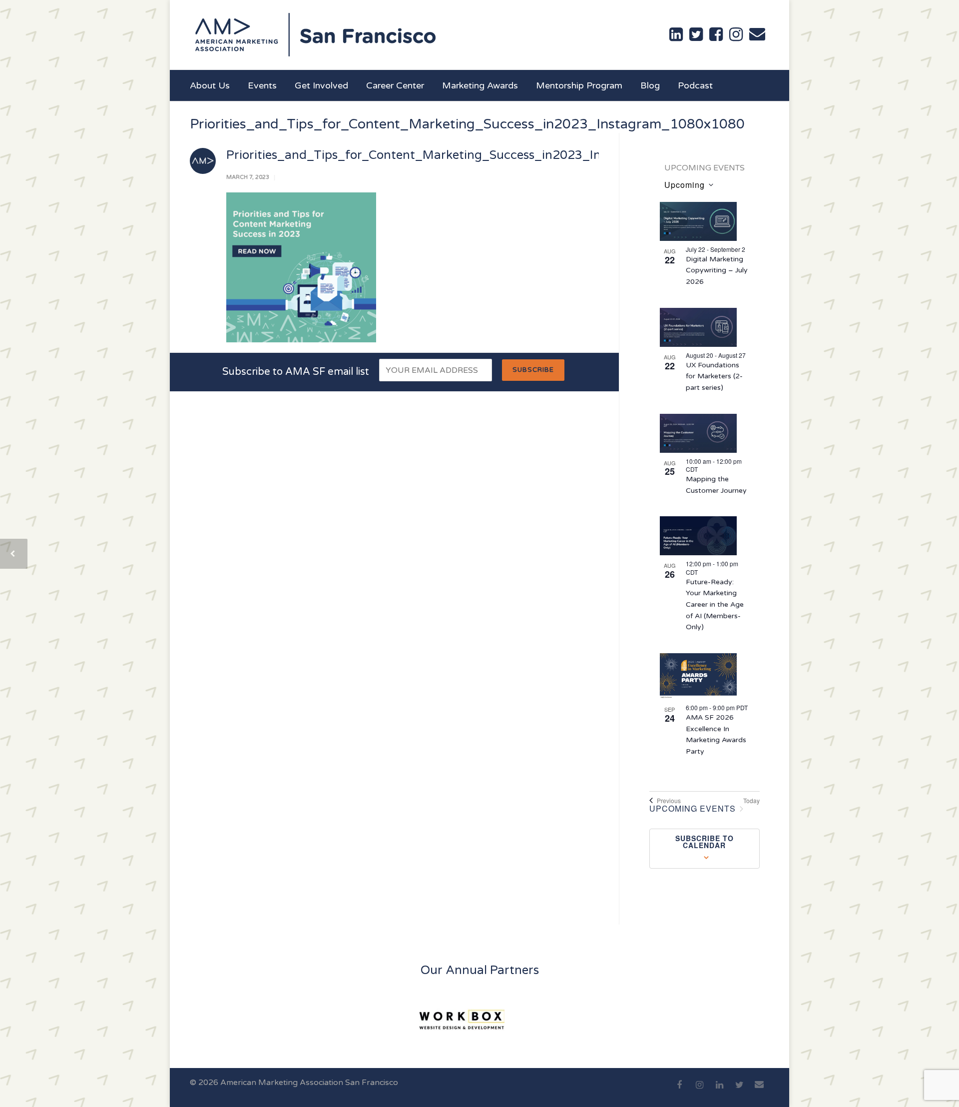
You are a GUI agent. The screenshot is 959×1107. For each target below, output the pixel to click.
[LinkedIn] (719, 1091)
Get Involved (321, 85)
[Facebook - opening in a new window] (716, 34)
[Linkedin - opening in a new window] (676, 34)
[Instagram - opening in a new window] (736, 34)
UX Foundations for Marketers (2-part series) (714, 376)
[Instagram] (699, 1091)
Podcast (695, 85)
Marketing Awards (480, 85)
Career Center (395, 85)
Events (262, 85)
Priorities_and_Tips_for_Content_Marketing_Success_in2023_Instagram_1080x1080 (474, 155)
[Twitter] (739, 1091)
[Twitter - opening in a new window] (696, 34)
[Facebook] (679, 1091)
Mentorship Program (579, 85)
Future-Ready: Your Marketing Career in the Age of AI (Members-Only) (715, 605)
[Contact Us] (757, 34)
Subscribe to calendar (704, 842)
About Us (210, 85)
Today (751, 801)
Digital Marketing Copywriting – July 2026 (717, 270)
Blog (650, 85)
